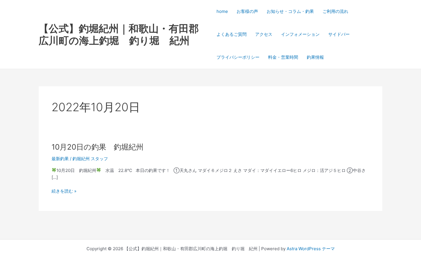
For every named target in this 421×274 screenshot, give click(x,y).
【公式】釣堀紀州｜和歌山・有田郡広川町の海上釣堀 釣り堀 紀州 (119, 34)
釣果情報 (315, 57)
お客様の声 (247, 11)
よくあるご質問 (232, 34)
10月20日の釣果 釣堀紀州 (97, 146)
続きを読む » (64, 191)
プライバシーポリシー (238, 57)
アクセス (263, 34)
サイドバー (339, 34)
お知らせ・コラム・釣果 (290, 11)
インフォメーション (300, 34)
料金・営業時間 (283, 57)
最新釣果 (60, 158)
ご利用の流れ (335, 11)
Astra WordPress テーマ (311, 248)
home (222, 11)
